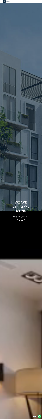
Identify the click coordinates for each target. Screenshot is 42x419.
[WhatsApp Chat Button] (39, 416)
